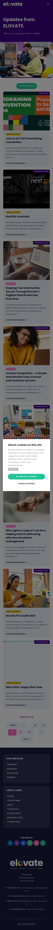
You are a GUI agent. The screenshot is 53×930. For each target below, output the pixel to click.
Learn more (13, 469)
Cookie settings (26, 483)
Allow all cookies (26, 476)
